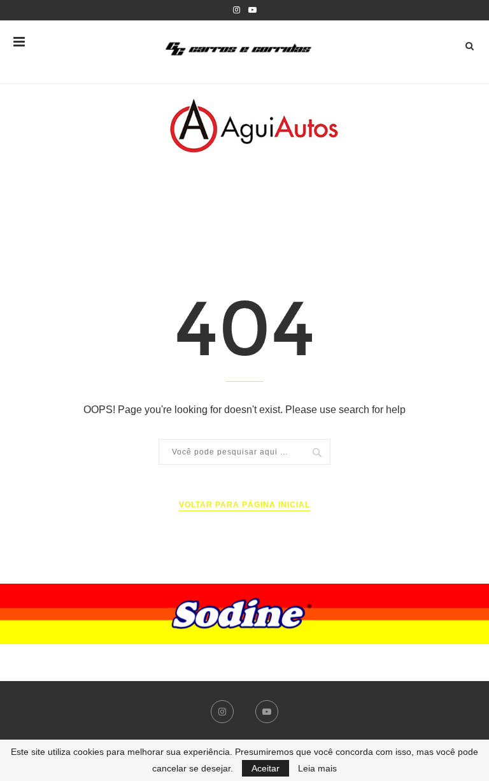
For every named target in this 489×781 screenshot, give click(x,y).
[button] (244, 614)
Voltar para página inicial (244, 504)
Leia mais (317, 768)
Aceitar (266, 768)
